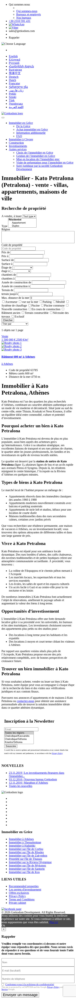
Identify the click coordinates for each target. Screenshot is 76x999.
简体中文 (15, 73)
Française (14, 83)
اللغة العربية (16, 107)
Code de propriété (11, 244)
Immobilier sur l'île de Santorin (27, 868)
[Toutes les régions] (19, 733)
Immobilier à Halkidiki (22, 845)
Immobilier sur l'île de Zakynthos (28, 855)
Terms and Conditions (21, 899)
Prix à (4, 256)
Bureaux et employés (28, 14)
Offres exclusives (19, 892)
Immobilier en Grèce (21, 122)
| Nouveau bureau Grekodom (33, 779)
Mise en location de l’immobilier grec (38, 159)
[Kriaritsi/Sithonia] (19, 742)
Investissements (18, 146)
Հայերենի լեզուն (21, 66)
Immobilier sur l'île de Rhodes (26, 852)
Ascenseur (11, 301)
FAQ (19, 136)
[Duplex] (22, 226)
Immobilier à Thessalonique (25, 842)
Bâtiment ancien (10, 312)
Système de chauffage (14, 305)
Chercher (8, 320)
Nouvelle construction (14, 309)
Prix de (5, 252)
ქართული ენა (18, 86)
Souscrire (11, 746)
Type (4, 226)
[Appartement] (22, 222)
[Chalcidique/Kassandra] (19, 736)
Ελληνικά (14, 59)
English (13, 56)
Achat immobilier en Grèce (32, 129)
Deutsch (13, 76)
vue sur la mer (30, 301)
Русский (14, 62)
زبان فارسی (16, 90)
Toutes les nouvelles (20, 786)
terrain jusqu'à (9, 293)
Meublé (60, 301)
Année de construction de (16, 282)
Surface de (7, 260)
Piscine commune (54, 305)
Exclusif (19, 316)
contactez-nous (25, 701)
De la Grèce (23, 126)
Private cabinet (17, 902)
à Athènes (7, 363)
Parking (47, 301)
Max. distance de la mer (15, 297)
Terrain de (7, 290)
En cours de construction (46, 309)
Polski (12, 93)
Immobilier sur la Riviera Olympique (30, 862)
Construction (16, 142)
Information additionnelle (31, 132)
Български (15, 69)
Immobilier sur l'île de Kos (24, 872)
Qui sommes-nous (26, 11)
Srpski (12, 97)
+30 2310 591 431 (19, 21)
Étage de (6, 267)
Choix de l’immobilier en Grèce (34, 152)
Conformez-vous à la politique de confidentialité (29, 984)
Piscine (35, 305)
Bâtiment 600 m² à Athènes (18, 356)
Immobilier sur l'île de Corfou (26, 849)
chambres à (8, 278)
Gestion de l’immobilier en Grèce (35, 155)
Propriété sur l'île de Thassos (25, 858)
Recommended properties (24, 886)
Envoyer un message (20, 995)
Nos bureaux (23, 17)
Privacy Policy (57, 753)
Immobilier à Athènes (21, 839)
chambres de (8, 274)
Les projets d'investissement (25, 889)
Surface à (6, 263)
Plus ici (53, 922)
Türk (12, 100)
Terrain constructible (37, 312)
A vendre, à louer (11, 216)
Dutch (12, 80)
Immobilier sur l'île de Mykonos (27, 865)
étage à (5, 271)
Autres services (18, 149)
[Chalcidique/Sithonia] (19, 739)
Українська (16, 103)
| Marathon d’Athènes (28, 782)
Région (5, 229)
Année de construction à (15, 286)
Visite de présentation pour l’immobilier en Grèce (44, 162)
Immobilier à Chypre (21, 139)
